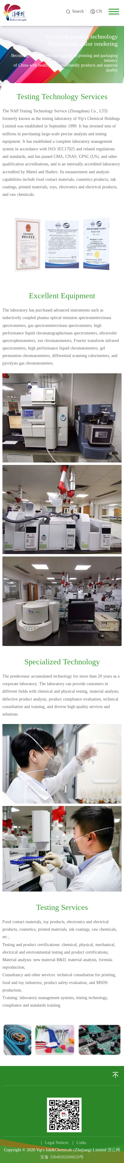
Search (78, 11)
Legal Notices (56, 1142)
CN (99, 11)
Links (81, 1142)
